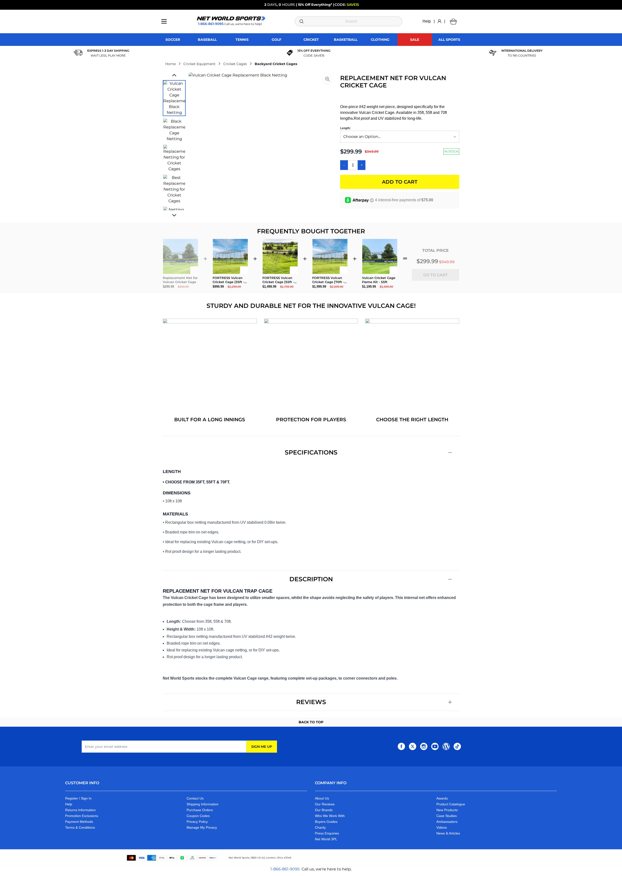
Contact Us (195, 798)
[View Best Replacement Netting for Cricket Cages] (174, 189)
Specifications (311, 452)
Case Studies (446, 816)
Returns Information (80, 810)
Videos (441, 827)
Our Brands (324, 810)
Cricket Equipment (199, 64)
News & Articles (448, 833)
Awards (442, 798)
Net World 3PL (326, 839)
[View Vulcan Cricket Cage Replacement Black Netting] (174, 98)
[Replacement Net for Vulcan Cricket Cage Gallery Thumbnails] (174, 145)
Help (427, 21)
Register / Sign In (78, 798)
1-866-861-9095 (285, 869)
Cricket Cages (235, 64)
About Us (322, 798)
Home (170, 64)
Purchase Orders (200, 810)
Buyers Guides (326, 822)
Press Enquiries (327, 833)
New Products (447, 810)
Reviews (311, 702)
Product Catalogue (450, 804)
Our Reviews (325, 804)
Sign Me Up (261, 746)
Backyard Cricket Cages (276, 64)
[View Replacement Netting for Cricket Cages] (174, 158)
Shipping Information (202, 804)
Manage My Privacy (202, 827)
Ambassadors (447, 822)
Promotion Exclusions (81, 816)
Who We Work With (330, 816)
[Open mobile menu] (164, 21)
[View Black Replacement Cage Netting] (174, 130)
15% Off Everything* (315, 4)
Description (311, 579)
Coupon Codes (198, 816)
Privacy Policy (197, 822)
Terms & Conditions (80, 827)
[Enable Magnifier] (327, 79)
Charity (320, 827)
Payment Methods (79, 822)
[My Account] (439, 21)
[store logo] (231, 18)
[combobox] (348, 21)
